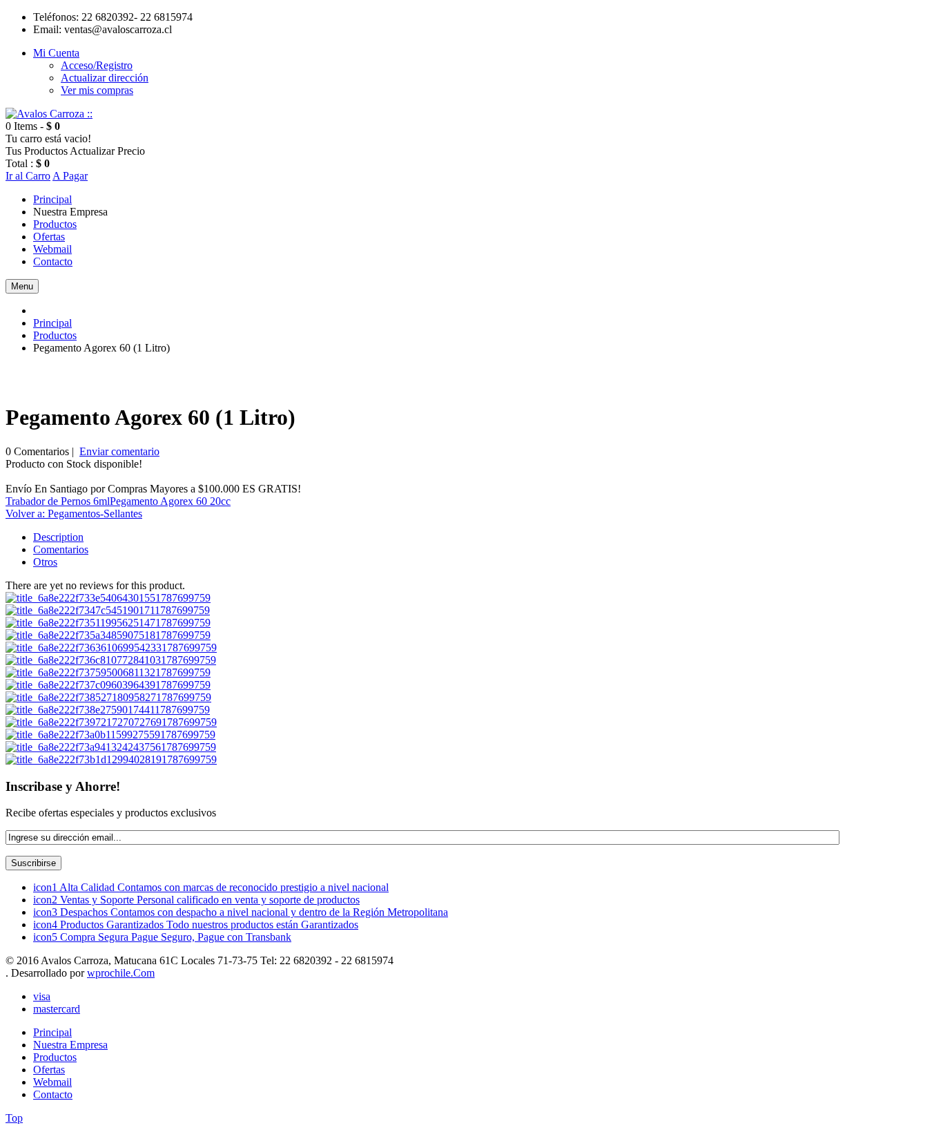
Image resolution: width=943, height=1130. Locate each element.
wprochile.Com (121, 973)
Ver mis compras (97, 90)
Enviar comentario (119, 451)
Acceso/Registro (97, 65)
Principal (52, 323)
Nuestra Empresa (70, 1045)
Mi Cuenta (56, 53)
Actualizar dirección (104, 78)
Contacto (52, 1094)
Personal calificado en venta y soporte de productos (196, 900)
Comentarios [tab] (60, 549)
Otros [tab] (45, 562)
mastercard (56, 1009)
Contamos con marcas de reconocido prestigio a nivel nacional (211, 887)
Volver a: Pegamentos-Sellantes (74, 513)
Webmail (52, 1082)
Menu (22, 286)
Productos (55, 335)
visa (41, 996)
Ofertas (49, 1069)
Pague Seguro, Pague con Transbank (162, 937)
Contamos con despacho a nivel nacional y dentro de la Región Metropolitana (240, 912)
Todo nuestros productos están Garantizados (195, 924)
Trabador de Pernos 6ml (58, 501)
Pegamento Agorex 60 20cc (170, 501)
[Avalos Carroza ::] (49, 113)
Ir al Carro (28, 176)
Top (14, 1118)
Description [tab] (58, 537)
